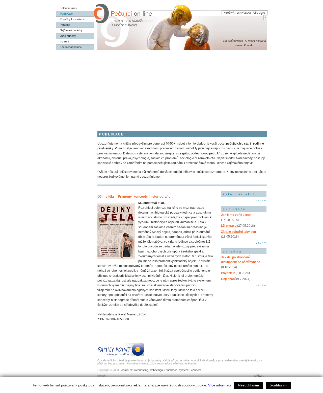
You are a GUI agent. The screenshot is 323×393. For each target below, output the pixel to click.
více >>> (261, 200)
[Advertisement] (161, 88)
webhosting (141, 370)
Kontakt (248, 45)
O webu (250, 40)
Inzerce (64, 41)
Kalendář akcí (68, 8)
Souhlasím (278, 385)
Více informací (219, 385)
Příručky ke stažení (72, 19)
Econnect (195, 370)
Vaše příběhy (68, 35)
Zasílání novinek (233, 40)
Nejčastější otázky (71, 30)
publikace (234, 209)
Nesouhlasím (248, 385)
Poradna (65, 24)
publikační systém (177, 370)
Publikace (66, 13)
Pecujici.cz (126, 370)
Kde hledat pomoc (71, 47)
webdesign (156, 370)
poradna (232, 251)
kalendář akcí (239, 194)
